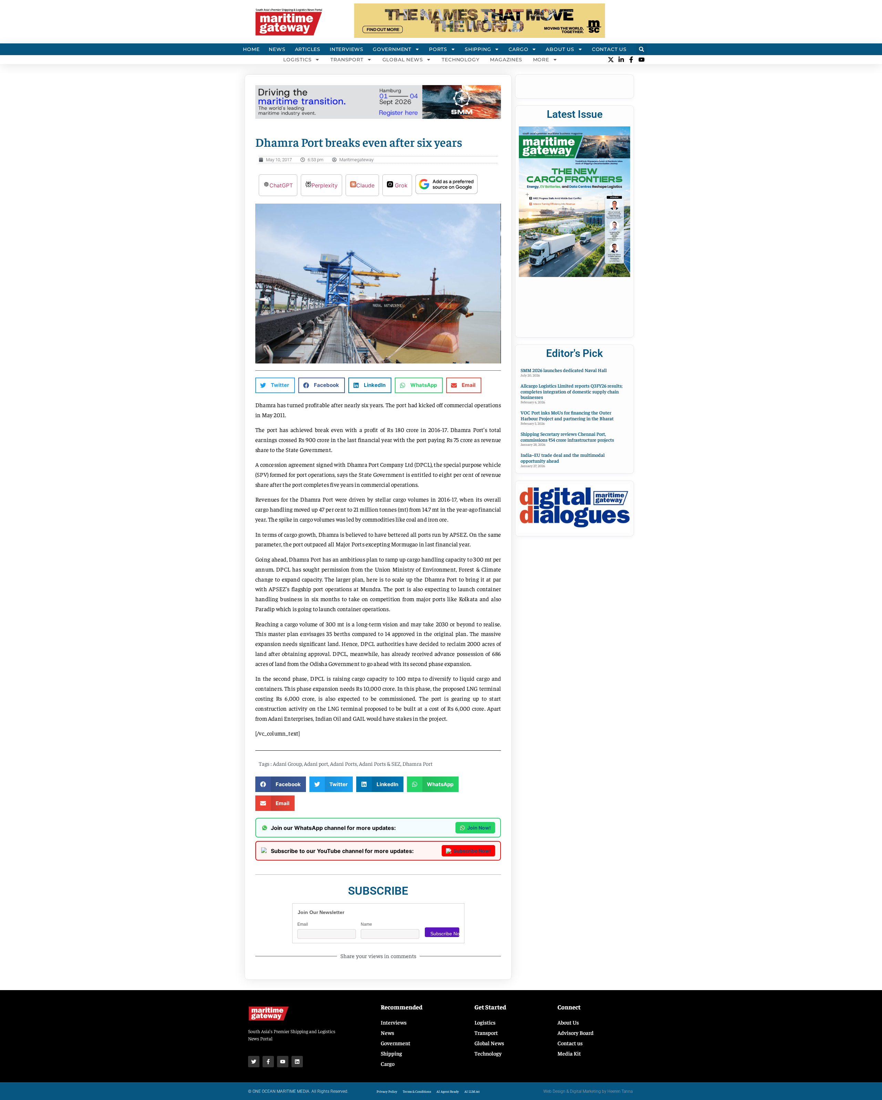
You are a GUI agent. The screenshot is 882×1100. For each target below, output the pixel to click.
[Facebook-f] (268, 1061)
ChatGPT (281, 185)
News (277, 49)
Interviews (346, 49)
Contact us (570, 1042)
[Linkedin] (297, 1061)
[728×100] (479, 35)
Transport (346, 59)
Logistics (297, 59)
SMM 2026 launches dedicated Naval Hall (564, 370)
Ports (438, 49)
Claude (365, 185)
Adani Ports (343, 763)
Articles (307, 49)
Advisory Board (575, 1032)
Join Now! (479, 828)
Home (251, 49)
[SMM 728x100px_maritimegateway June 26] (378, 116)
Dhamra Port (417, 763)
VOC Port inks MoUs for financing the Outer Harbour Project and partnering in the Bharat (567, 415)
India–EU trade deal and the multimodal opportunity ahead (563, 458)
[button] (641, 49)
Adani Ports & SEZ (379, 763)
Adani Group (287, 763)
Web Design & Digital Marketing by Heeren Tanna (588, 1091)
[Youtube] (282, 1061)
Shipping (478, 49)
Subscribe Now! (472, 851)
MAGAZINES (506, 59)
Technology (460, 59)
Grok (400, 185)
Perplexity (324, 185)
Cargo (518, 49)
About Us (560, 49)
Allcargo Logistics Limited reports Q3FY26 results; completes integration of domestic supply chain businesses (572, 391)
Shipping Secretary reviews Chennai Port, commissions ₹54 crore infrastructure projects (567, 437)
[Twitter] (253, 1061)
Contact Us (609, 49)
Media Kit (569, 1053)
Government (392, 49)
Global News (402, 59)
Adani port (316, 763)
